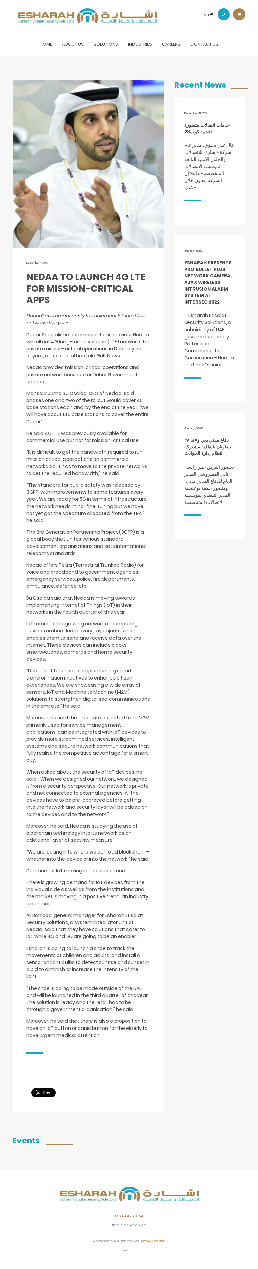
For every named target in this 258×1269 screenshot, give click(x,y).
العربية (208, 14)
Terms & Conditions (153, 1241)
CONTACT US (204, 44)
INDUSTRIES (140, 44)
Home (46, 44)
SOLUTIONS (106, 44)
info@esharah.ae (129, 1225)
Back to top (129, 1250)
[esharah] (129, 1199)
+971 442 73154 (129, 1216)
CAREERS (171, 44)
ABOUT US (73, 44)
